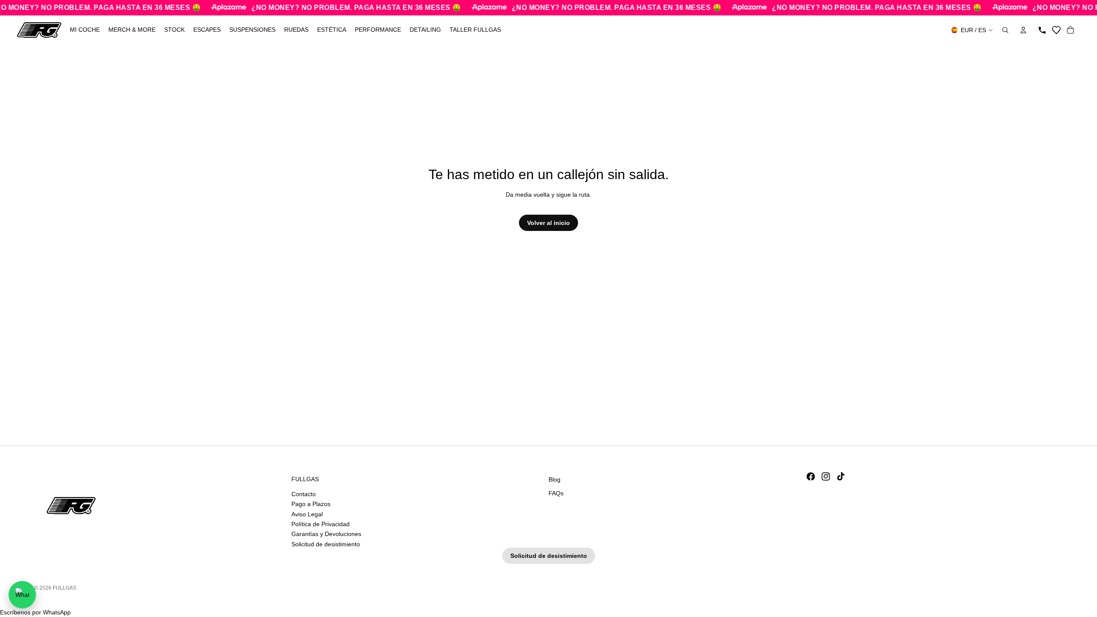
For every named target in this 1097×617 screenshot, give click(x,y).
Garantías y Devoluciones (326, 533)
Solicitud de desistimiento (325, 543)
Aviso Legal (307, 513)
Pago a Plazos (310, 503)
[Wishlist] (1056, 30)
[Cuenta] (1023, 30)
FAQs (555, 492)
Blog (554, 479)
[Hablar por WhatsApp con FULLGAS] (22, 594)
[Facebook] (811, 476)
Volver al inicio (548, 222)
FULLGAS (64, 588)
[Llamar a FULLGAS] (1042, 30)
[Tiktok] (841, 476)
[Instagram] (826, 476)
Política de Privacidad (320, 523)
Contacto (303, 493)
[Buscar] (1005, 30)
